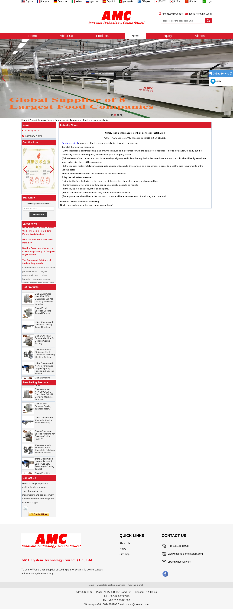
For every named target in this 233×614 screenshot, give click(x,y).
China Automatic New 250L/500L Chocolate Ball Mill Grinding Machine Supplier (44, 293)
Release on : (138, 138)
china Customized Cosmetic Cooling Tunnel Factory (44, 319)
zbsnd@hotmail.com (200, 13)
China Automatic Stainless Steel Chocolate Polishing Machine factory (45, 348)
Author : (108, 138)
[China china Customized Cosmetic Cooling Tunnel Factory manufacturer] (28, 322)
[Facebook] (165, 573)
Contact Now (39, 514)
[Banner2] (116, 78)
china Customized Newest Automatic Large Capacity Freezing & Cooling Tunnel (44, 363)
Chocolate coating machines (111, 585)
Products (102, 36)
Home (32, 36)
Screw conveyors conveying (85, 201)
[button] (112, 115)
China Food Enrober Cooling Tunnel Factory (43, 305)
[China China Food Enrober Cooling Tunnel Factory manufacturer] (28, 308)
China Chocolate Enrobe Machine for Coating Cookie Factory (45, 334)
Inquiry (167, 36)
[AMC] (116, 17)
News (135, 36)
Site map (124, 554)
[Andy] (25, 508)
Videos (200, 36)
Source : (122, 138)
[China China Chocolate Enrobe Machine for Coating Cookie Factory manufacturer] (28, 335)
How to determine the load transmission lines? (90, 205)
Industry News (45, 120)
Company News (33, 135)
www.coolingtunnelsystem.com (185, 553)
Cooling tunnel (135, 585)
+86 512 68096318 (172, 13)
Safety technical (70, 143)
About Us (66, 36)
